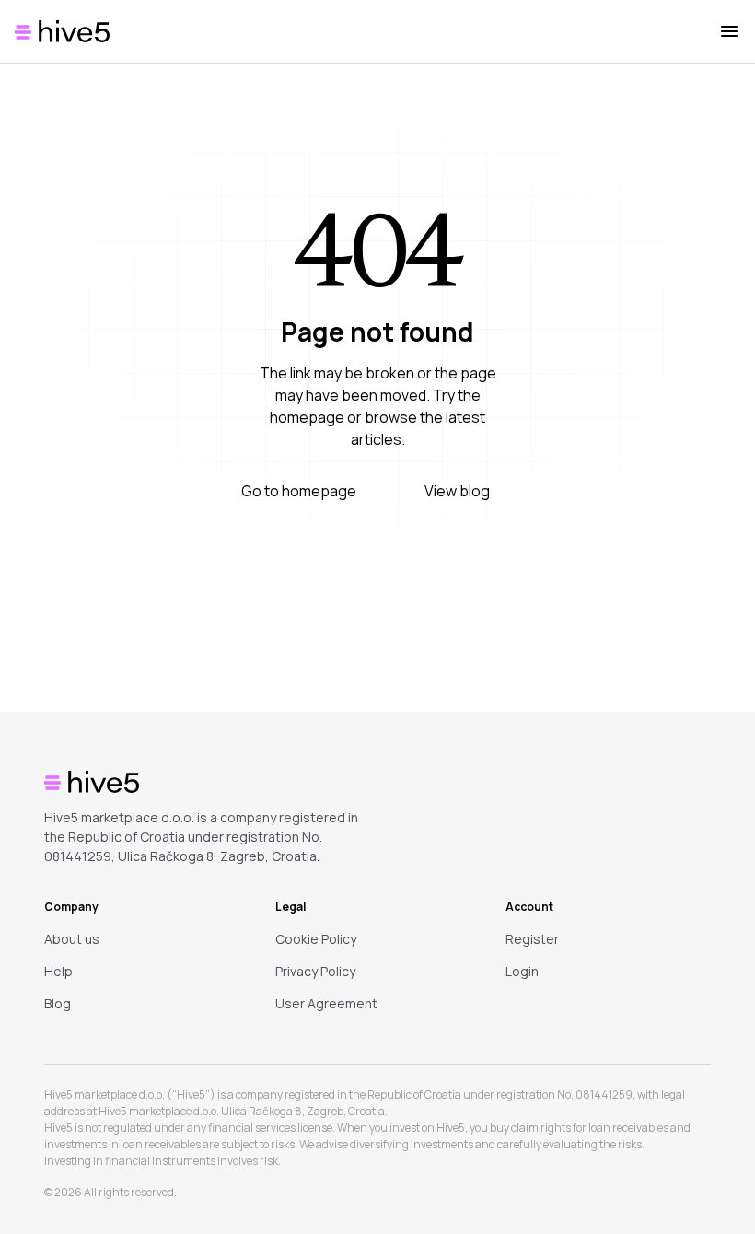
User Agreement (326, 1003)
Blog (57, 1003)
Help (58, 971)
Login (522, 971)
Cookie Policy (315, 939)
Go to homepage (298, 491)
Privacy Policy (315, 971)
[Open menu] (729, 31)
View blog (457, 491)
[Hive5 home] (62, 31)
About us (71, 939)
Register (532, 939)
